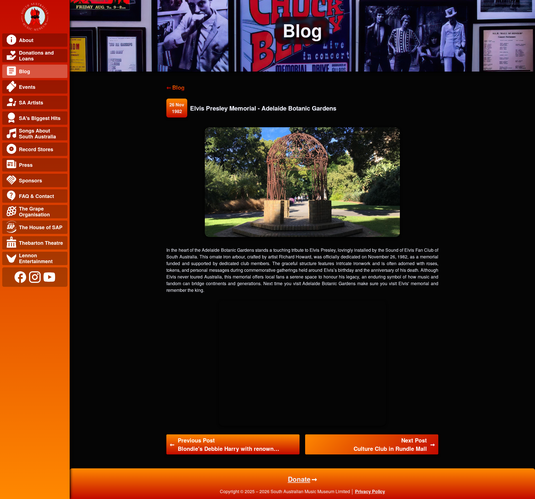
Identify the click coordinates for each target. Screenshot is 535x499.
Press (26, 164)
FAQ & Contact (36, 196)
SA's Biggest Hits (39, 118)
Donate (299, 479)
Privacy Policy (370, 491)
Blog (24, 71)
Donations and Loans (36, 55)
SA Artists (31, 102)
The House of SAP (40, 227)
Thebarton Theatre (41, 242)
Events (27, 86)
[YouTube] (49, 277)
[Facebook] (20, 277)
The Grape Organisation (34, 211)
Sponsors (30, 180)
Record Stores (36, 149)
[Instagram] (35, 277)
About (26, 40)
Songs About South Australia (37, 133)
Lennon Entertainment (36, 258)
